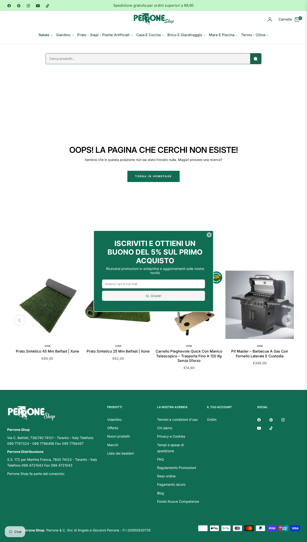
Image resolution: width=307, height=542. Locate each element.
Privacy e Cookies (171, 436)
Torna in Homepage (153, 176)
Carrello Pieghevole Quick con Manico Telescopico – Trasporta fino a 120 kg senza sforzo (189, 356)
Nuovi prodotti (118, 436)
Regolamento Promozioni (176, 468)
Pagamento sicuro (171, 484)
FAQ (160, 459)
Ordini (211, 419)
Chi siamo (164, 428)
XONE (47, 346)
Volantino (114, 419)
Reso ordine (166, 476)
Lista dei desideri (120, 453)
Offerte (112, 428)
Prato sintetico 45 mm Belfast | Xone (47, 351)
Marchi (112, 445)
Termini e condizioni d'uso (177, 419)
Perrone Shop (33, 530)
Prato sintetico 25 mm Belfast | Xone (118, 351)
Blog (160, 493)
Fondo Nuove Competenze (178, 501)
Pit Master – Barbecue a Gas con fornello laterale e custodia (259, 353)
